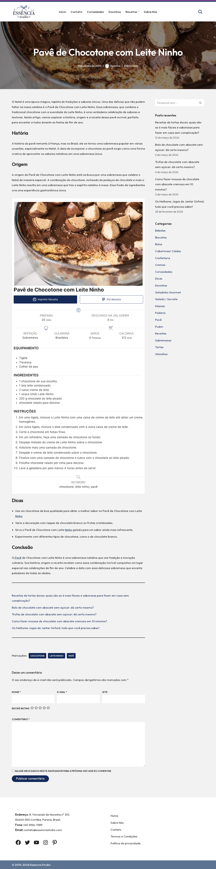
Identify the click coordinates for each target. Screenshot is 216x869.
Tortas (159, 347)
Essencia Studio (40, 864)
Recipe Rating (20, 708)
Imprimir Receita (47, 299)
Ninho (18, 516)
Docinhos (115, 12)
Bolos (158, 244)
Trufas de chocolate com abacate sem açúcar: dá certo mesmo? (54, 614)
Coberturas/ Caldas (168, 251)
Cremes (160, 265)
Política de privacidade (126, 843)
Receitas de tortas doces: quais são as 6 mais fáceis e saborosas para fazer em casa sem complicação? (178, 127)
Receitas (160, 333)
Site (104, 692)
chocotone (37, 655)
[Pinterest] (55, 842)
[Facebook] (18, 842)
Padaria (160, 313)
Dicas (158, 278)
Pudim (159, 326)
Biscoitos (161, 237)
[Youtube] (36, 842)
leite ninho (56, 655)
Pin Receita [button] (113, 299)
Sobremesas (131, 65)
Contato (76, 12)
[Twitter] (27, 842)
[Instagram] (46, 842)
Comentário (21, 719)
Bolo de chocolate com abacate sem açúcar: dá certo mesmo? (53, 607)
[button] (138, 11)
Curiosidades (95, 12)
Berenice (115, 65)
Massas (160, 306)
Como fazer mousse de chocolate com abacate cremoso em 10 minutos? (59, 621)
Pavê (17, 557)
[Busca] (200, 11)
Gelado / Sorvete (166, 299)
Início (62, 12)
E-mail (62, 692)
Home (114, 815)
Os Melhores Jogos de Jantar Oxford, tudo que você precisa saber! (55, 628)
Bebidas (160, 230)
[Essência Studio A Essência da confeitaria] (25, 11)
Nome (16, 692)
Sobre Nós (150, 12)
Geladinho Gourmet (168, 292)
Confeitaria (162, 258)
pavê (71, 655)
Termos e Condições (124, 836)
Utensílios (161, 354)
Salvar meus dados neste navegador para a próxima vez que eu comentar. (63, 771)
